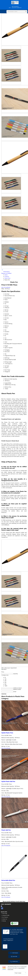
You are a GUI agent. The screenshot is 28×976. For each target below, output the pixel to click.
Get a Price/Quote (5, 287)
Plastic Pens (7, 278)
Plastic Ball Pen (6, 830)
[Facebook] (2, 909)
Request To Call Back (6, 273)
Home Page (4, 913)
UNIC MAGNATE (15, 7)
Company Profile (5, 915)
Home (5, 275)
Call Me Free (15, 961)
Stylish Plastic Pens (7, 733)
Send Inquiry (6, 271)
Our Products (5, 917)
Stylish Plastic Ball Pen (8, 781)
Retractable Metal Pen (8, 880)
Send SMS (15, 956)
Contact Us (4, 919)
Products (6, 276)
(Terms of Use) (24, 966)
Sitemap (4, 921)
